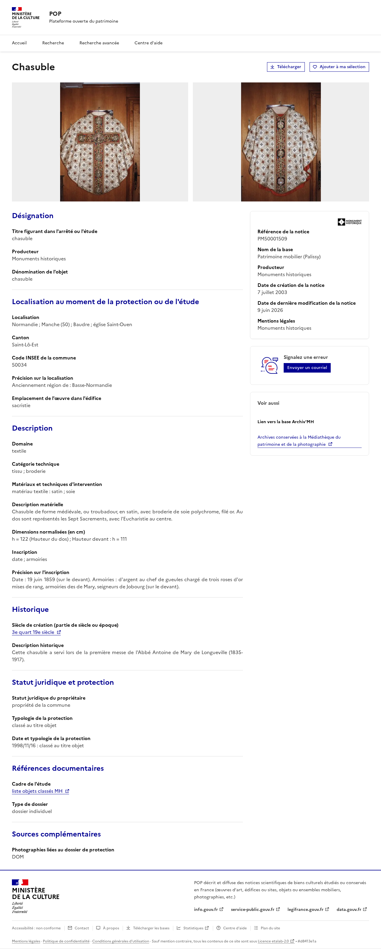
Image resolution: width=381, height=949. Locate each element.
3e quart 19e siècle (33, 632)
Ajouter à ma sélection (343, 67)
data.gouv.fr (349, 909)
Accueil (19, 43)
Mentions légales (26, 941)
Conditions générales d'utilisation (120, 941)
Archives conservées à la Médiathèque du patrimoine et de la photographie (299, 441)
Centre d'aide (149, 43)
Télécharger (289, 67)
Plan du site (270, 928)
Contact (82, 928)
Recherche (53, 43)
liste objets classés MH (37, 791)
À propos (111, 928)
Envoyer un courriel (307, 368)
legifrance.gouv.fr (306, 909)
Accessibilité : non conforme (36, 928)
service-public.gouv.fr (252, 909)
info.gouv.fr (206, 909)
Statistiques (193, 928)
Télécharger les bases (151, 928)
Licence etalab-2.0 (273, 941)
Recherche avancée (99, 43)
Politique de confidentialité (66, 941)
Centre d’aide (235, 928)
